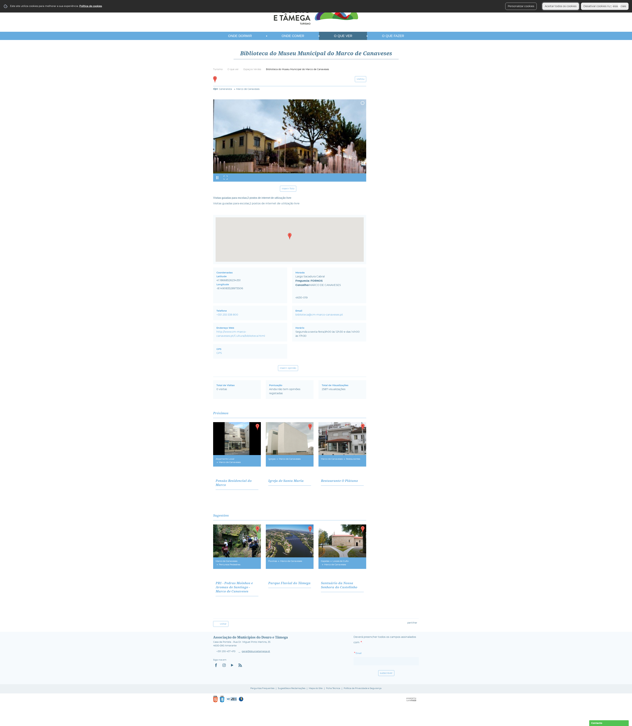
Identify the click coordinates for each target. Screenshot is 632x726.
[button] (289, 236)
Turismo (218, 69)
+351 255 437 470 (225, 651)
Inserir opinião (288, 368)
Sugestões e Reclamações (291, 688)
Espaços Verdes (252, 69)
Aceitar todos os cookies (561, 6)
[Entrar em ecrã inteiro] (225, 177)
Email (364, 653)
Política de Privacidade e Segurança (363, 688)
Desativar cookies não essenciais (604, 6)
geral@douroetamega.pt (256, 651)
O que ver (233, 69)
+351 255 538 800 (227, 314)
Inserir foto (288, 188)
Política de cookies (90, 6)
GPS (219, 353)
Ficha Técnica (333, 688)
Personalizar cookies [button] (521, 6)
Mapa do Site (316, 688)
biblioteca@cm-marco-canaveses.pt (319, 314)
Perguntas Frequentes (262, 688)
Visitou (360, 79)
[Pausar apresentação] (217, 177)
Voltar (223, 624)
